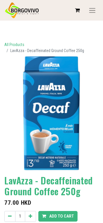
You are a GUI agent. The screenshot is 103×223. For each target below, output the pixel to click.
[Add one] (30, 216)
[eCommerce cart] (77, 10)
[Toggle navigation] (92, 10)
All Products (14, 44)
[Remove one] (9, 216)
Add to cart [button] (61, 216)
